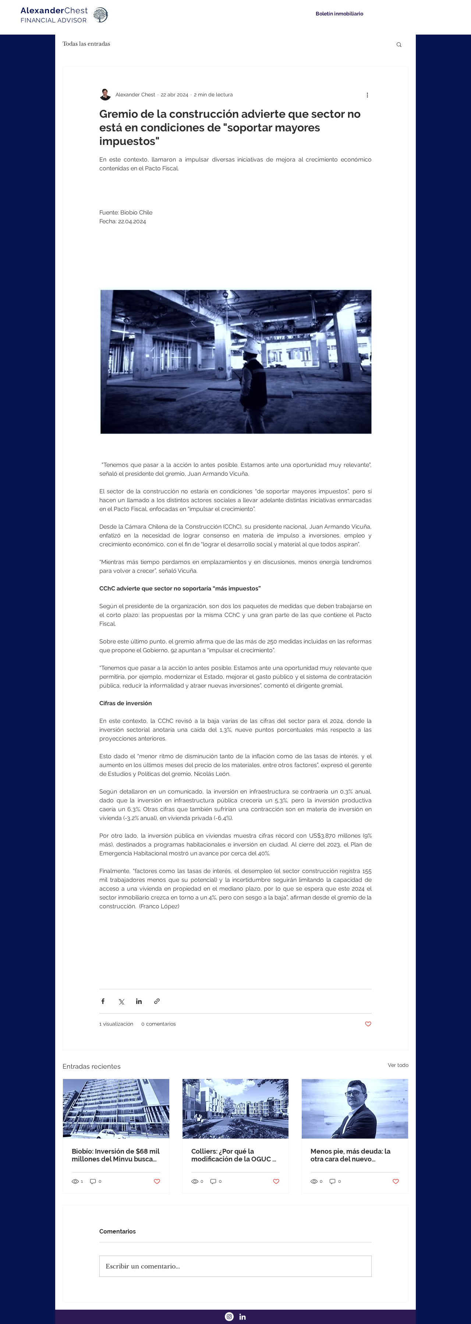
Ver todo (398, 1065)
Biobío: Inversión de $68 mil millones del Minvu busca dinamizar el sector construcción (115, 1155)
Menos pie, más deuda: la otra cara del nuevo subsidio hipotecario (350, 1155)
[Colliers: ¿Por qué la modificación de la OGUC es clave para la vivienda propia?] (236, 1109)
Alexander (54, 10)
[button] (399, 44)
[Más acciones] (367, 94)
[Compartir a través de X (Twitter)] (120, 1001)
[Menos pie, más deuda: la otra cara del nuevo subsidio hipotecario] (355, 1109)
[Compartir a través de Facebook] (102, 1001)
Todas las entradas (86, 43)
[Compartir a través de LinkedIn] (138, 1001)
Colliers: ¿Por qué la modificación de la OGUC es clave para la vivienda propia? (235, 1155)
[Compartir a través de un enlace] (156, 1001)
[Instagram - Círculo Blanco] (229, 1316)
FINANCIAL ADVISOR (53, 20)
